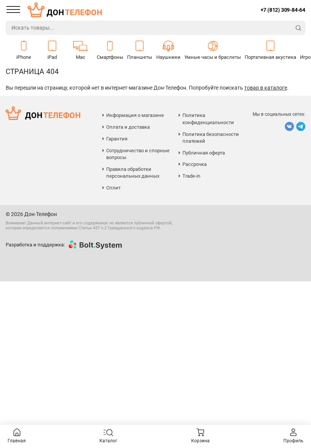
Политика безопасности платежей (210, 137)
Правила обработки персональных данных (132, 172)
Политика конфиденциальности (208, 118)
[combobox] (149, 28)
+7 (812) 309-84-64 (283, 10)
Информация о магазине (135, 115)
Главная (17, 440)
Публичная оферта (203, 153)
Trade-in (191, 176)
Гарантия (116, 139)
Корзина (200, 440)
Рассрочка (194, 164)
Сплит (113, 188)
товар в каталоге (265, 88)
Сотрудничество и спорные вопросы (138, 154)
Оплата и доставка (128, 127)
